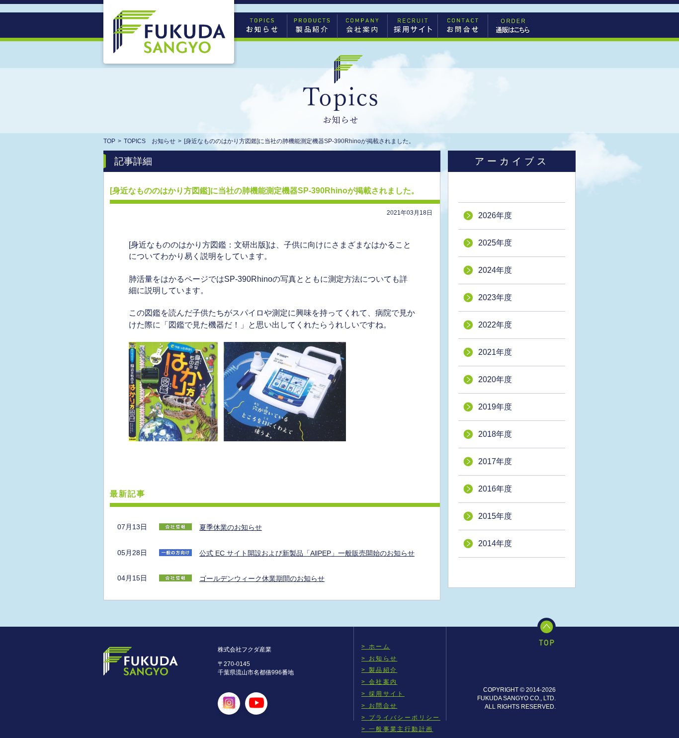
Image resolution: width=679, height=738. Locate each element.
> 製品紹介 (379, 669)
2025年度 (495, 243)
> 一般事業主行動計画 (397, 729)
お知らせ (262, 25)
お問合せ (463, 25)
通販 (513, 25)
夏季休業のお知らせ (230, 527)
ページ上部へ (546, 632)
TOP (109, 141)
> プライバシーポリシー (400, 717)
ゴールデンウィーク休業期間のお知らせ (262, 578)
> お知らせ (379, 658)
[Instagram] (229, 703)
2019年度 (495, 407)
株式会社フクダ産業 (169, 32)
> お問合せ (379, 705)
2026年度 (495, 215)
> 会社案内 (379, 681)
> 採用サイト (383, 693)
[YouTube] (256, 703)
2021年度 (495, 352)
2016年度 (495, 489)
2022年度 (495, 325)
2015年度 (495, 516)
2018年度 (495, 434)
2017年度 (495, 461)
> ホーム (375, 646)
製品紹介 (312, 25)
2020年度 (495, 379)
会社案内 (362, 25)
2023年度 (495, 297)
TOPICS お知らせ (149, 141)
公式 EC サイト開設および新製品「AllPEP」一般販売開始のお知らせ (307, 553)
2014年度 (495, 543)
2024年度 (495, 270)
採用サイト (412, 25)
